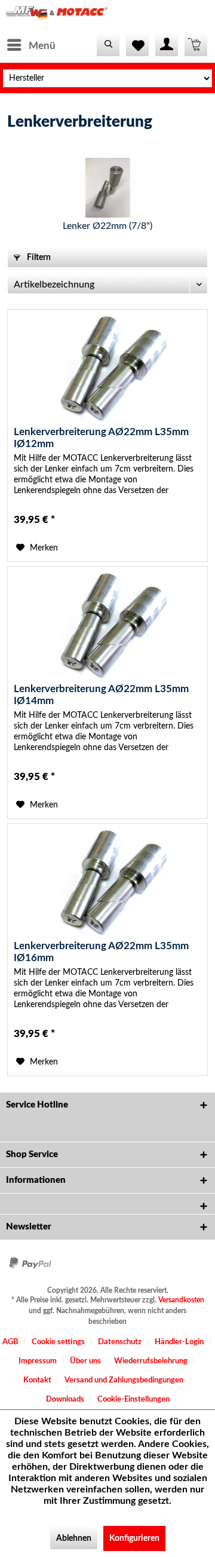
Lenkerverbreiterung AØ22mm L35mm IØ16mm (101, 952)
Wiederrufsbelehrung (151, 1361)
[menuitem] (31, 45)
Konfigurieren (134, 1538)
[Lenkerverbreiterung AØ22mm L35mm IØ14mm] (107, 626)
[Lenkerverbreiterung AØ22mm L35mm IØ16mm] (107, 883)
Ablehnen (73, 1538)
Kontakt (37, 1380)
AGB (10, 1342)
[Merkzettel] (137, 45)
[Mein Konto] (167, 45)
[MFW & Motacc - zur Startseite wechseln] (57, 16)
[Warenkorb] (196, 45)
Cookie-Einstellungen (133, 1399)
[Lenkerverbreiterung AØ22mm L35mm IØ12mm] (107, 369)
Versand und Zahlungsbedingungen (123, 1380)
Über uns (85, 1361)
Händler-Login (179, 1342)
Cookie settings (58, 1342)
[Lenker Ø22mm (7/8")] (107, 188)
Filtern (38, 257)
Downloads (65, 1399)
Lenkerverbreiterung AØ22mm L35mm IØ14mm (101, 695)
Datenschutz (120, 1342)
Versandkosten (181, 1300)
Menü (42, 46)
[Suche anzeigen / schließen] (108, 45)
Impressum (38, 1361)
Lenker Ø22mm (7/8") (107, 226)
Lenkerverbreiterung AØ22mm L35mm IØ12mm (101, 438)
